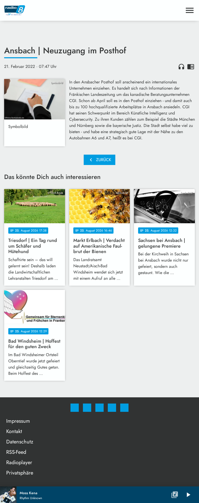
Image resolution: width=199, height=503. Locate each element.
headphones (181, 66)
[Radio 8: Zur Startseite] (93, 10)
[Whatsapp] (99, 408)
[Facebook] (74, 408)
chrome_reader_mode (190, 66)
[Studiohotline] (112, 408)
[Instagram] (87, 408)
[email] (124, 408)
